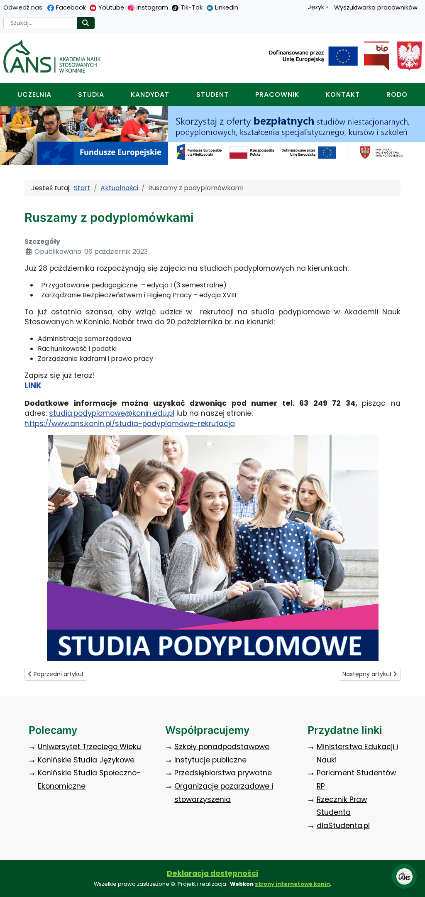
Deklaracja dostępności (212, 873)
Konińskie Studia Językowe (86, 760)
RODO (397, 94)
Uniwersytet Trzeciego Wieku (89, 747)
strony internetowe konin (292, 883)
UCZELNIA (34, 94)
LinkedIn (226, 7)
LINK (33, 385)
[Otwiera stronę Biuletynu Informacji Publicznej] (373, 56)
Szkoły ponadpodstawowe (221, 747)
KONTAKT (343, 94)
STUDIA (91, 94)
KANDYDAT (150, 94)
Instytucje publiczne (210, 760)
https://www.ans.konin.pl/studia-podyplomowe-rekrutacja (129, 424)
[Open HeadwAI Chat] (404, 876)
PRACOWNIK (277, 94)
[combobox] (40, 23)
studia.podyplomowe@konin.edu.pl (111, 413)
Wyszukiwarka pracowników (376, 7)
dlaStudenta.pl (343, 826)
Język (316, 7)
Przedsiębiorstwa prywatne (223, 773)
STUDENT (212, 94)
